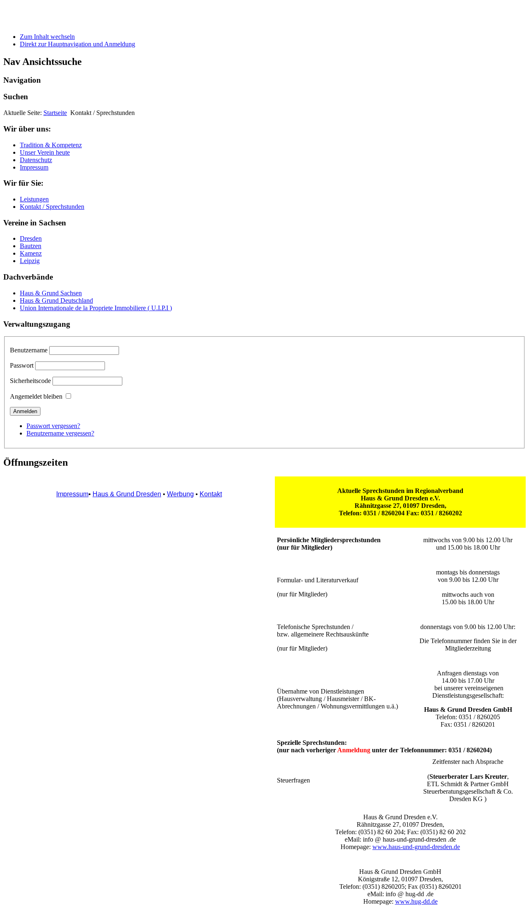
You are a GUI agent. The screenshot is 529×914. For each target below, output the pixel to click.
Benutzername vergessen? (60, 433)
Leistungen (34, 199)
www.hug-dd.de (416, 901)
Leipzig (30, 260)
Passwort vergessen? (53, 425)
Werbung (180, 494)
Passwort (21, 365)
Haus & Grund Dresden (127, 494)
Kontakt (211, 494)
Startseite (55, 112)
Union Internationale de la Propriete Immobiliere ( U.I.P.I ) (96, 307)
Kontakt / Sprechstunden (52, 206)
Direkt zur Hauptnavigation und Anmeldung (77, 44)
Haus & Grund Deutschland (56, 300)
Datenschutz (36, 159)
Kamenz (31, 253)
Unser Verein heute (45, 152)
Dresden (31, 238)
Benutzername (29, 350)
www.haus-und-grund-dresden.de (416, 846)
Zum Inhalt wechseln (47, 36)
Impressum (34, 167)
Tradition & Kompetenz (51, 144)
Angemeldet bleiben (36, 396)
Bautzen (30, 245)
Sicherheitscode (30, 380)
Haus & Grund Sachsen (51, 293)
